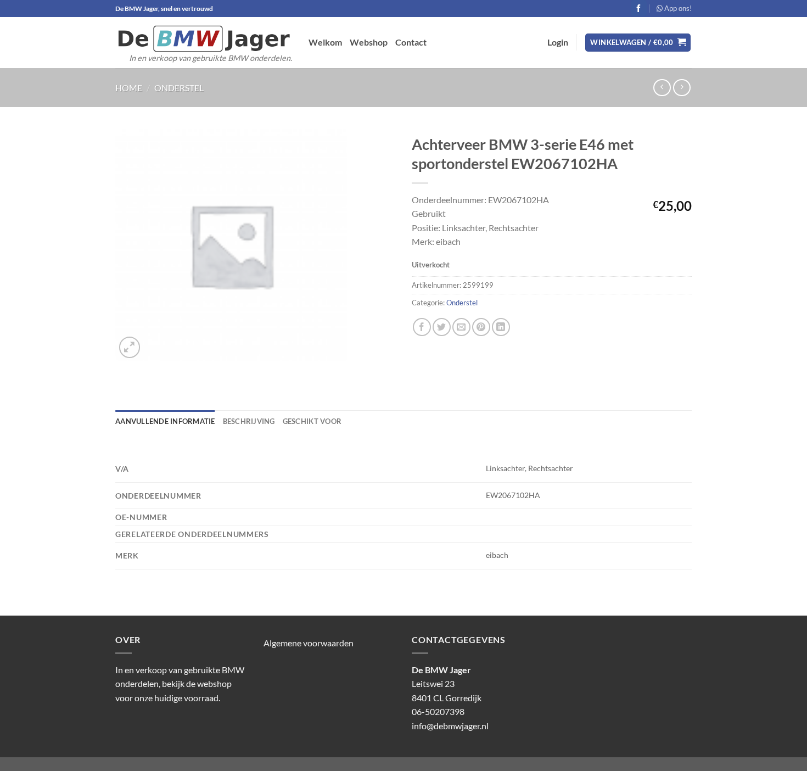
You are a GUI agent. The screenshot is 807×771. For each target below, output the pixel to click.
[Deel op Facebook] (422, 327)
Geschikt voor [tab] (312, 421)
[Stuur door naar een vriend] (461, 327)
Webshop (369, 42)
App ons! (677, 8)
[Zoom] (130, 347)
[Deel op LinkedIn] (501, 327)
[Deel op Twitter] (442, 327)
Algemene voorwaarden (309, 643)
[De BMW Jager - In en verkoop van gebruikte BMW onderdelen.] (203, 38)
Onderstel (179, 87)
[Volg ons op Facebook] (639, 8)
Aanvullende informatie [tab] (165, 421)
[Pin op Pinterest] (481, 327)
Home (128, 87)
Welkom (325, 42)
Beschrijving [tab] (249, 421)
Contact (411, 42)
